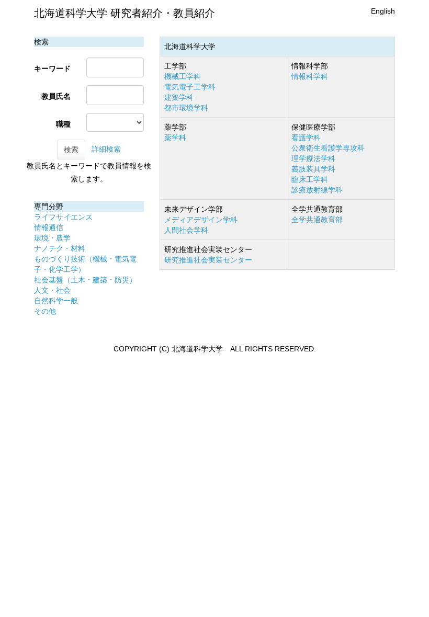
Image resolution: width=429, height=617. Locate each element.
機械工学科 (182, 76)
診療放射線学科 (317, 190)
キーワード (52, 68)
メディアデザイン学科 (201, 219)
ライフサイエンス (63, 217)
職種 (63, 124)
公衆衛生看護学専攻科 (328, 148)
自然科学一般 (56, 300)
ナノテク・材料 (59, 248)
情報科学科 (309, 76)
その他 (45, 311)
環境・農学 (52, 238)
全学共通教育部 (317, 219)
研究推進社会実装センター (208, 260)
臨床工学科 (309, 179)
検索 (71, 149)
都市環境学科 (186, 108)
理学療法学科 (313, 158)
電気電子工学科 (190, 87)
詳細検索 (106, 149)
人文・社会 (52, 290)
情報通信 (48, 227)
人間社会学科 (186, 230)
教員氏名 (56, 96)
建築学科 (179, 97)
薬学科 (175, 137)
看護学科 (306, 137)
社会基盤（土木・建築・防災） (85, 280)
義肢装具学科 (313, 169)
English (383, 11)
